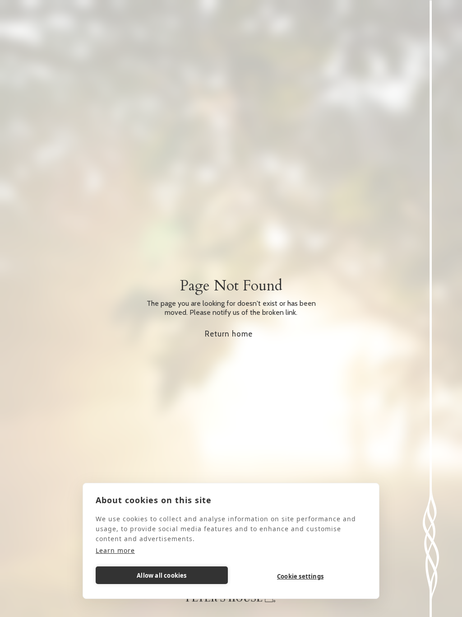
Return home (229, 333)
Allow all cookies (161, 575)
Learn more (115, 550)
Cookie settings (300, 576)
